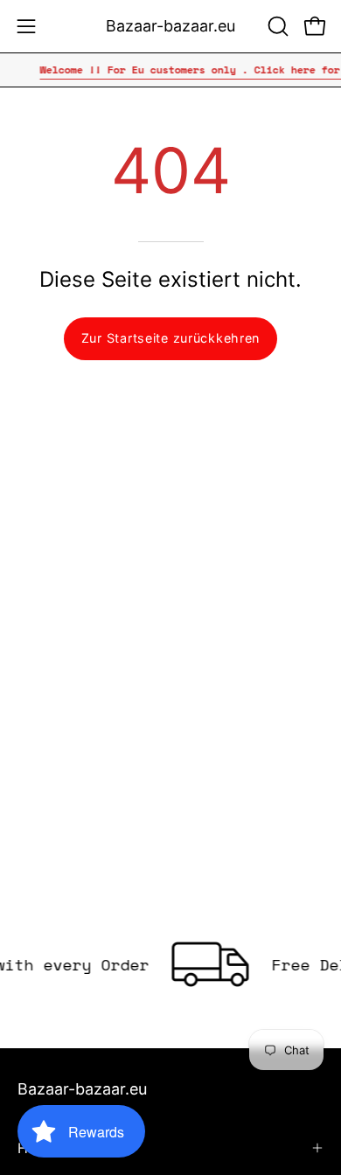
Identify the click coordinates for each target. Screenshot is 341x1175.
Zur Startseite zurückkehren (170, 337)
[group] (170, 70)
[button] (276, 26)
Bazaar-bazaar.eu (170, 26)
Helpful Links (60, 1148)
